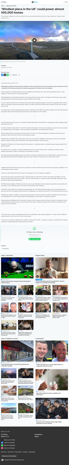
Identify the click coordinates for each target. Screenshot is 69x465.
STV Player (4, 434)
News (2, 5)
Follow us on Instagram (9, 448)
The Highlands (5, 248)
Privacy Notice (18, 451)
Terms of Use (11, 451)
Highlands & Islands (11, 5)
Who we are (4, 451)
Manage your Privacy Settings (9, 456)
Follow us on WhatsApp (9, 445)
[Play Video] (34, 40)
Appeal (36, 436)
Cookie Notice (32, 451)
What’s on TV (5, 436)
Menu (4, 2)
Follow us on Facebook (9, 442)
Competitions (38, 434)
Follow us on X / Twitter (9, 439)
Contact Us (25, 451)
